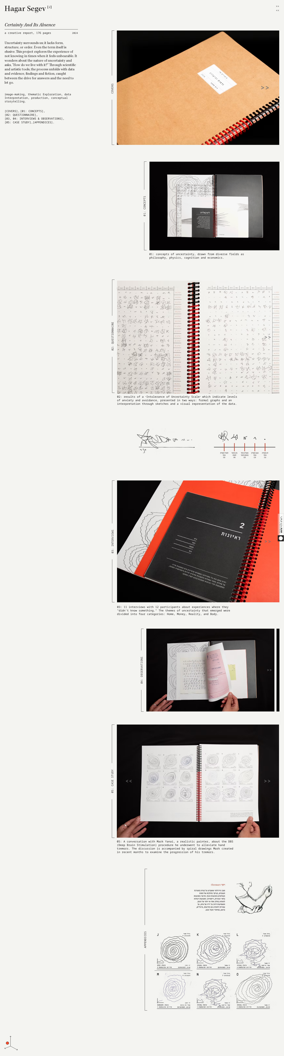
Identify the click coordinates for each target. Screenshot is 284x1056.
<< (277, 10)
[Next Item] (265, 87)
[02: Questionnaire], (21, 115)
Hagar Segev (25, 9)
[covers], (12, 111)
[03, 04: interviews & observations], (34, 118)
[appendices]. (43, 122)
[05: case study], (19, 122)
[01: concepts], (32, 111)
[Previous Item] (129, 781)
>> (277, 6)
